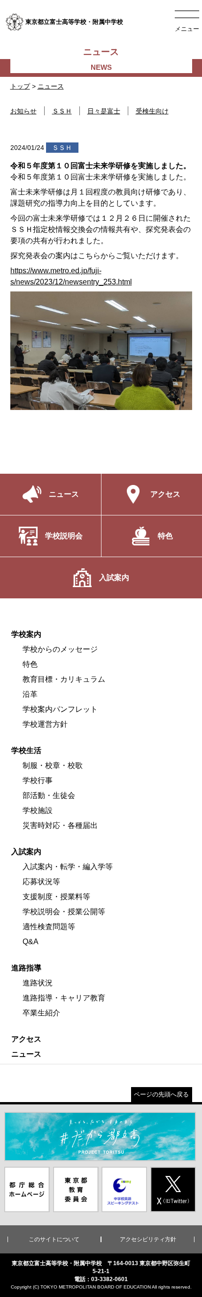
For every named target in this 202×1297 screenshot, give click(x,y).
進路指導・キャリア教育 (64, 998)
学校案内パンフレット (60, 709)
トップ (20, 86)
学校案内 (26, 634)
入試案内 (26, 852)
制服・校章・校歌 (53, 765)
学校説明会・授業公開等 (64, 912)
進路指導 (26, 968)
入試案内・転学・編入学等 (68, 867)
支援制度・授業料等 (56, 897)
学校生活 (26, 750)
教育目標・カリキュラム (64, 679)
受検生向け (152, 111)
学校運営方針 (45, 724)
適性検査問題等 (49, 927)
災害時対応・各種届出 (60, 825)
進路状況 (38, 983)
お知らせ (23, 111)
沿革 (30, 694)
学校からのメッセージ (60, 649)
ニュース (51, 86)
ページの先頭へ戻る (161, 1094)
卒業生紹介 (41, 1013)
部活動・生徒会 (49, 795)
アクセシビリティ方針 (148, 1239)
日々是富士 (103, 111)
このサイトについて (54, 1239)
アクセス (26, 1039)
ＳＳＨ (62, 111)
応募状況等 (41, 882)
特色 (30, 664)
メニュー (187, 28)
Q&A (31, 942)
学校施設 (38, 810)
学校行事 (38, 780)
